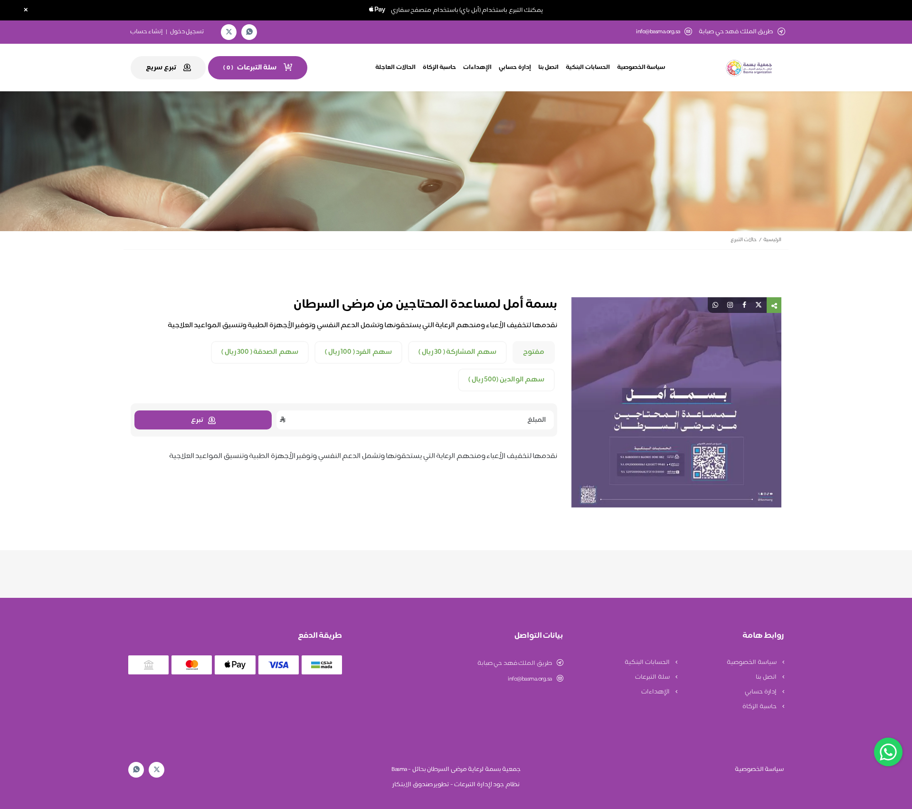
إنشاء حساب (146, 32)
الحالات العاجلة (395, 67)
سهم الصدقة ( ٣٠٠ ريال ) (259, 352)
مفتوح (533, 352)
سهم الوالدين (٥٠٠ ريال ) (506, 380)
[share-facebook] (744, 305)
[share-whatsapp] (715, 305)
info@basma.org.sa (658, 32)
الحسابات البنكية (588, 67)
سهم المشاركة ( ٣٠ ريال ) (457, 352)
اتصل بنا (548, 67)
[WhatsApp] (249, 32)
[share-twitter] (758, 305)
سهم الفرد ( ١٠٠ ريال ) (358, 352)
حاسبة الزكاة (439, 67)
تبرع (197, 420)
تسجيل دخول (187, 32)
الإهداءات (477, 67)
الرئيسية (772, 239)
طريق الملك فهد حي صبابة (514, 663)
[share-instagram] (730, 305)
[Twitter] (229, 32)
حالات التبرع (744, 239)
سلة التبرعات (653, 677)
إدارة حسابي (515, 67)
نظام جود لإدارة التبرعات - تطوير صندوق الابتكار (456, 785)
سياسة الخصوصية (641, 67)
